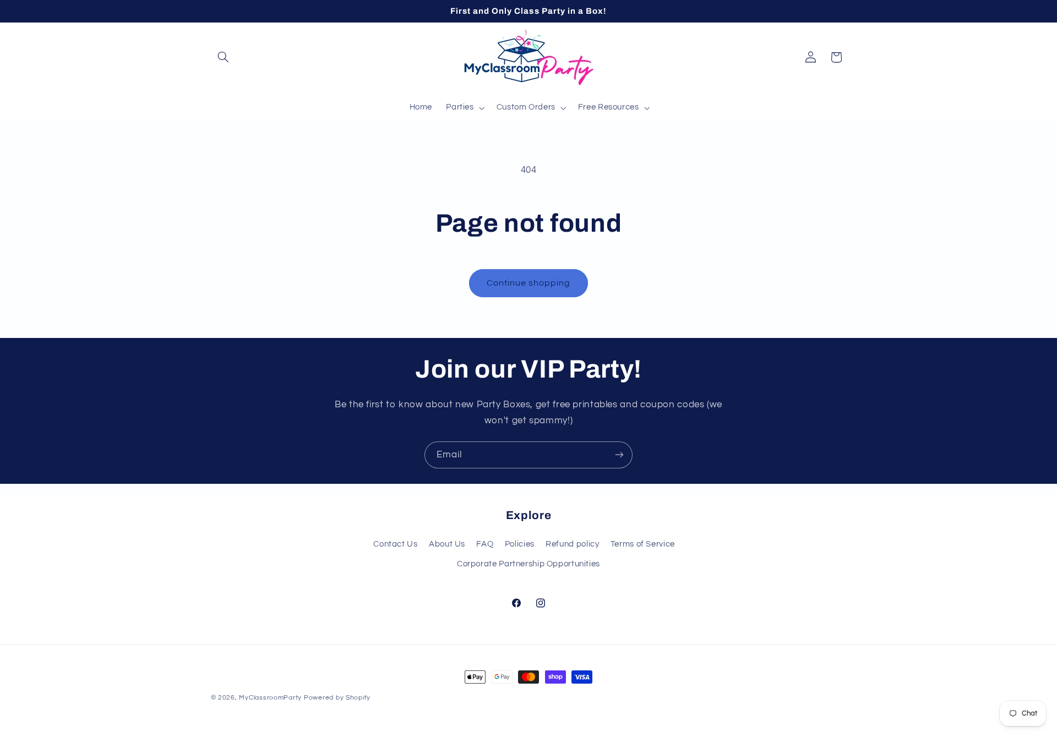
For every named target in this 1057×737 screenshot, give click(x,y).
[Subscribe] (619, 454)
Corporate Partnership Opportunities (528, 564)
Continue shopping (529, 283)
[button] (223, 57)
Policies (520, 543)
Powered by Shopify (337, 698)
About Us (447, 543)
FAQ (484, 543)
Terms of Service (643, 543)
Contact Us (395, 543)
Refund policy (572, 543)
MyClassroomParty (270, 698)
